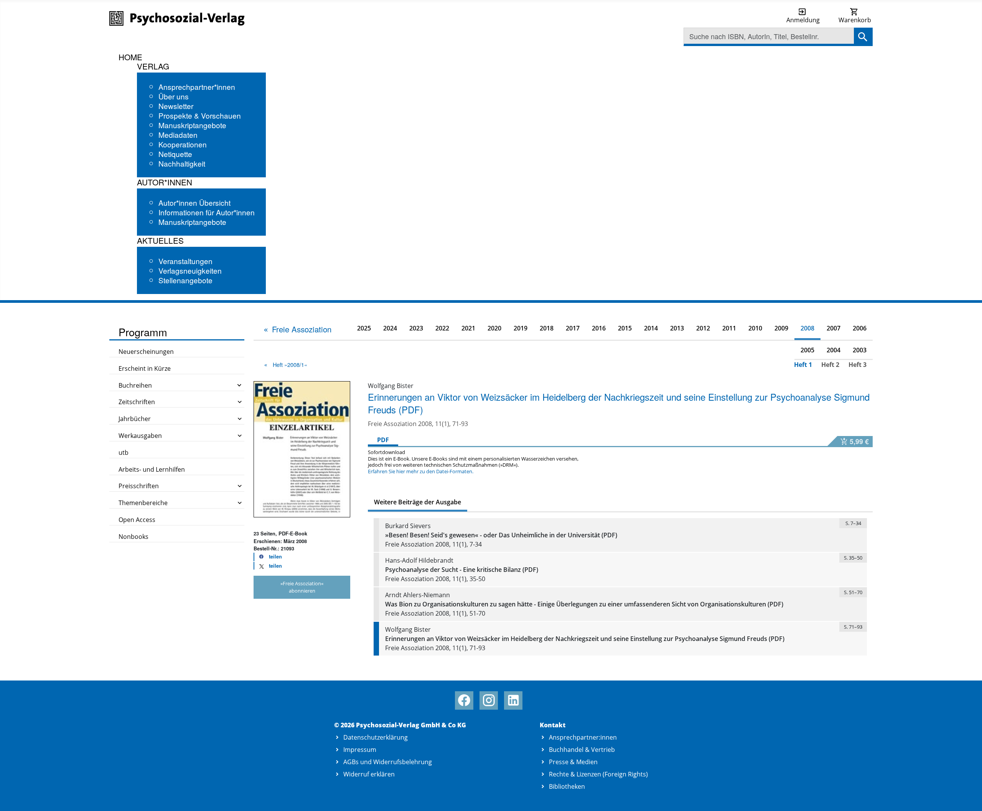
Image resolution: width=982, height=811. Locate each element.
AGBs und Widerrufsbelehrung (387, 762)
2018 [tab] (547, 328)
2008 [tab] (807, 328)
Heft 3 (858, 364)
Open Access (137, 519)
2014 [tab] (651, 328)
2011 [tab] (729, 328)
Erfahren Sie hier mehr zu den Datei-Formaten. (420, 471)
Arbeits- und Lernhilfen (152, 469)
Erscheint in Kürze (145, 368)
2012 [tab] (703, 328)
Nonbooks (133, 536)
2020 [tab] (494, 328)
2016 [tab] (599, 328)
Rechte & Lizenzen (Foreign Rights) (598, 774)
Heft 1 (803, 364)
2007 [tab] (833, 328)
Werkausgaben (140, 435)
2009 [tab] (781, 328)
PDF (383, 440)
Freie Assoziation (301, 329)
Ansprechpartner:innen (583, 737)
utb (124, 452)
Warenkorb (855, 20)
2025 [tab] (364, 328)
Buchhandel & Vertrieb (582, 749)
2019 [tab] (520, 328)
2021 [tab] (468, 328)
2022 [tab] (442, 328)
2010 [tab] (755, 328)
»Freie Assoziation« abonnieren (301, 587)
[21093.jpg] (302, 448)
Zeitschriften (137, 402)
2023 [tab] (416, 328)
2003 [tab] (860, 350)
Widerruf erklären (369, 774)
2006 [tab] (860, 328)
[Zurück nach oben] (967, 796)
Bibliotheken (567, 786)
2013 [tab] (677, 328)
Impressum (359, 749)
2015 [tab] (625, 328)
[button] (268, 557)
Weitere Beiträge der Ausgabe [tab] (417, 502)
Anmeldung (803, 20)
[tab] (297, 329)
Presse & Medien (573, 762)
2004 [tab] (833, 350)
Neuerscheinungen (146, 351)
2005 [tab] (807, 350)
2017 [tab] (573, 328)
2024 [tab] (390, 328)
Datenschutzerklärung (375, 737)
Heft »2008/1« (290, 364)
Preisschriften (139, 486)
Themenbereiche (143, 503)
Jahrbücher (135, 419)
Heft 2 (830, 364)
